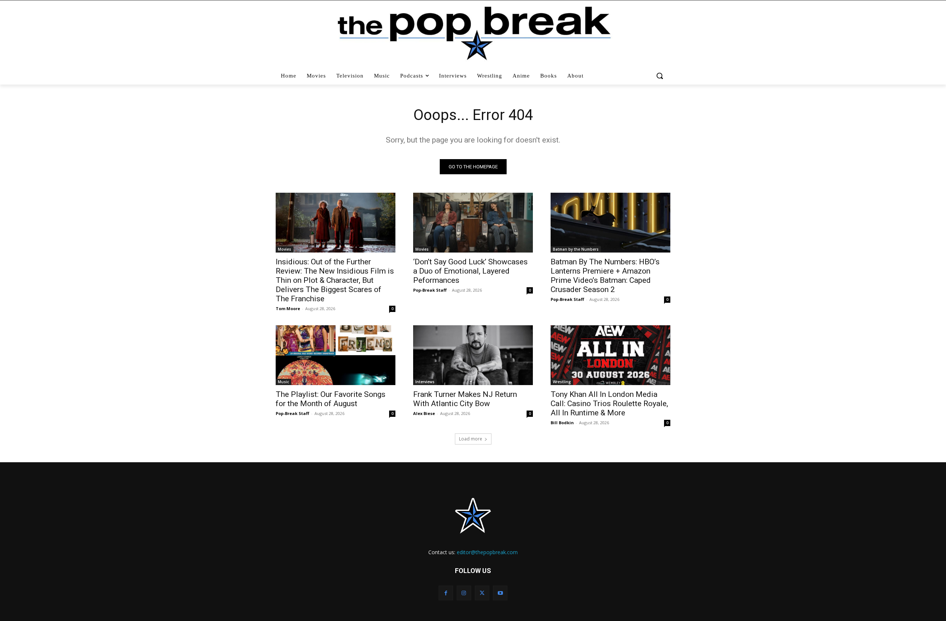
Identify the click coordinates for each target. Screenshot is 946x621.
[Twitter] (482, 593)
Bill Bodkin (562, 422)
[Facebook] (446, 593)
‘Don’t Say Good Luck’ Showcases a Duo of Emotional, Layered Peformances (470, 271)
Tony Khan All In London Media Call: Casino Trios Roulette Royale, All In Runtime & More (609, 403)
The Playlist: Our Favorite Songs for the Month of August (330, 399)
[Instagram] (464, 593)
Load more (470, 439)
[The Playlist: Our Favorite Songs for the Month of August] (335, 355)
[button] (660, 76)
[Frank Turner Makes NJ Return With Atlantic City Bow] (473, 355)
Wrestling (562, 381)
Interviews (425, 381)
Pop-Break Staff (430, 290)
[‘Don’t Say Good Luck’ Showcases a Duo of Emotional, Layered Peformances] (473, 223)
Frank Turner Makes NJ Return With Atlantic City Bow (465, 399)
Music (283, 381)
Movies (284, 249)
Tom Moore (288, 308)
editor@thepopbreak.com (487, 552)
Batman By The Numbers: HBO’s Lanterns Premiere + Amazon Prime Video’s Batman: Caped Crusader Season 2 (605, 275)
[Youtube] (500, 593)
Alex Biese (424, 413)
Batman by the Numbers (576, 249)
